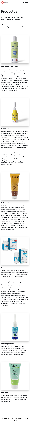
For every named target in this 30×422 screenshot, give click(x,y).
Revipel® (4, 392)
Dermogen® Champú (9, 66)
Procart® (4, 267)
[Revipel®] (15, 376)
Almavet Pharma (7, 418)
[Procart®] (15, 251)
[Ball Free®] (15, 186)
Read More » (10, 164)
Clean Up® (5, 129)
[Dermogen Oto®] (15, 327)
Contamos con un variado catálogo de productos (12, 18)
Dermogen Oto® (7, 343)
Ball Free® (5, 203)
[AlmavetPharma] (5, 2)
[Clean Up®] (15, 112)
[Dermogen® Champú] (15, 49)
